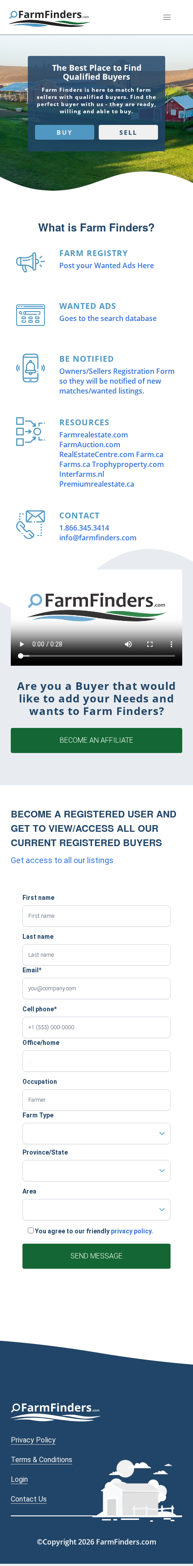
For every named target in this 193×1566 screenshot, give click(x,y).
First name (38, 897)
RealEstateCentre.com (96, 454)
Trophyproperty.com (128, 464)
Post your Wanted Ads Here (106, 265)
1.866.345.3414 (84, 528)
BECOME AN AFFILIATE (96, 740)
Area (29, 1191)
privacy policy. (132, 1231)
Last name (37, 936)
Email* (31, 970)
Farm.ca (149, 454)
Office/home (40, 1042)
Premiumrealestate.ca (96, 484)
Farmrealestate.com (93, 435)
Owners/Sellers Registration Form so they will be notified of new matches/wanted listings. (117, 381)
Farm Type (37, 1115)
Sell (128, 132)
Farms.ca (74, 464)
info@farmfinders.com (97, 538)
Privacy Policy (33, 1440)
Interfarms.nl (81, 474)
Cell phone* (39, 1009)
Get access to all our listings (62, 860)
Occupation (39, 1081)
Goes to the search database (108, 318)
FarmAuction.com (89, 444)
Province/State (45, 1152)
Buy (64, 132)
